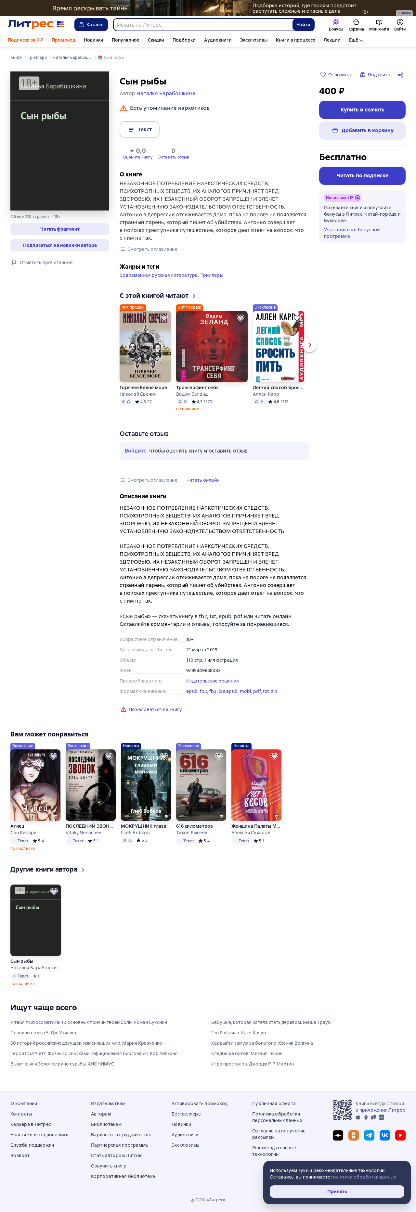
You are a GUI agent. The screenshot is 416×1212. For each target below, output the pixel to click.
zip (274, 691)
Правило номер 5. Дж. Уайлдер (44, 1033)
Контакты (21, 1114)
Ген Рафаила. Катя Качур (238, 1033)
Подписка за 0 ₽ (25, 40)
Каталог (95, 25)
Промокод (63, 40)
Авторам (101, 1114)
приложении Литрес (382, 1110)
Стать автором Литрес (116, 1155)
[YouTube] (400, 1135)
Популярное (125, 40)
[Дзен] (338, 1135)
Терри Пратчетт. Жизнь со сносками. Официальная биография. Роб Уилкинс (93, 1053)
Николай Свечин (138, 394)
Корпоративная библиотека (123, 1176)
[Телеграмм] (369, 1135)
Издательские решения (212, 681)
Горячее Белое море (143, 387)
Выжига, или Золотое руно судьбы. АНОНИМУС (62, 1064)
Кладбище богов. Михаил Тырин (246, 1053)
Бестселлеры (187, 1114)
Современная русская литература (159, 275)
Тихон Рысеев (191, 833)
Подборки (184, 40)
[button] (59, 229)
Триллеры (212, 275)
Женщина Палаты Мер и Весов (256, 826)
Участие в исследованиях (39, 1135)
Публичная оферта (274, 1103)
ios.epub (228, 691)
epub (192, 691)
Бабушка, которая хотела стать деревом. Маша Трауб (271, 1022)
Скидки (156, 40)
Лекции (332, 40)
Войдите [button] (136, 450)
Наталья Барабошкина (35, 968)
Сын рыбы (21, 961)
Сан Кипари (23, 833)
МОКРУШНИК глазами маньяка (146, 826)
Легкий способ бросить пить (278, 387)
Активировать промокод (200, 1103)
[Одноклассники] (353, 1135)
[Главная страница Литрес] (36, 24)
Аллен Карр (266, 394)
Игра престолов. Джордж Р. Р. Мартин (252, 1064)
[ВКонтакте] (385, 1135)
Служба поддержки (32, 1145)
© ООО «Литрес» (208, 1200)
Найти (303, 25)
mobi (245, 691)
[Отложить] (163, 318)
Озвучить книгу (108, 1166)
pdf (257, 691)
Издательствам (108, 1103)
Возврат (20, 1155)
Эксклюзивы (253, 40)
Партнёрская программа (119, 1145)
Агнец (17, 826)
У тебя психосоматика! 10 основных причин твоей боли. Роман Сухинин (88, 1022)
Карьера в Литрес (30, 1124)
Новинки (93, 40)
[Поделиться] (402, 74)
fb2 (203, 691)
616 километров (194, 826)
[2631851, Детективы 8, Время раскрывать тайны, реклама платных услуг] (208, 8)
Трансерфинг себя (197, 387)
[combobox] (203, 25)
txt (266, 691)
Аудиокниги (218, 40)
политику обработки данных (363, 1177)
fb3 (213, 691)
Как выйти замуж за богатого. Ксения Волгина (262, 1043)
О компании (23, 1103)
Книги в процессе (295, 40)
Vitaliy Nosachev (83, 833)
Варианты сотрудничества (121, 1135)
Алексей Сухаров (250, 833)
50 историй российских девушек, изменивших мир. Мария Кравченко (86, 1043)
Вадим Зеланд (192, 394)
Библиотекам (106, 1124)
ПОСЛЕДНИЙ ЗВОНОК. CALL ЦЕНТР (91, 826)
